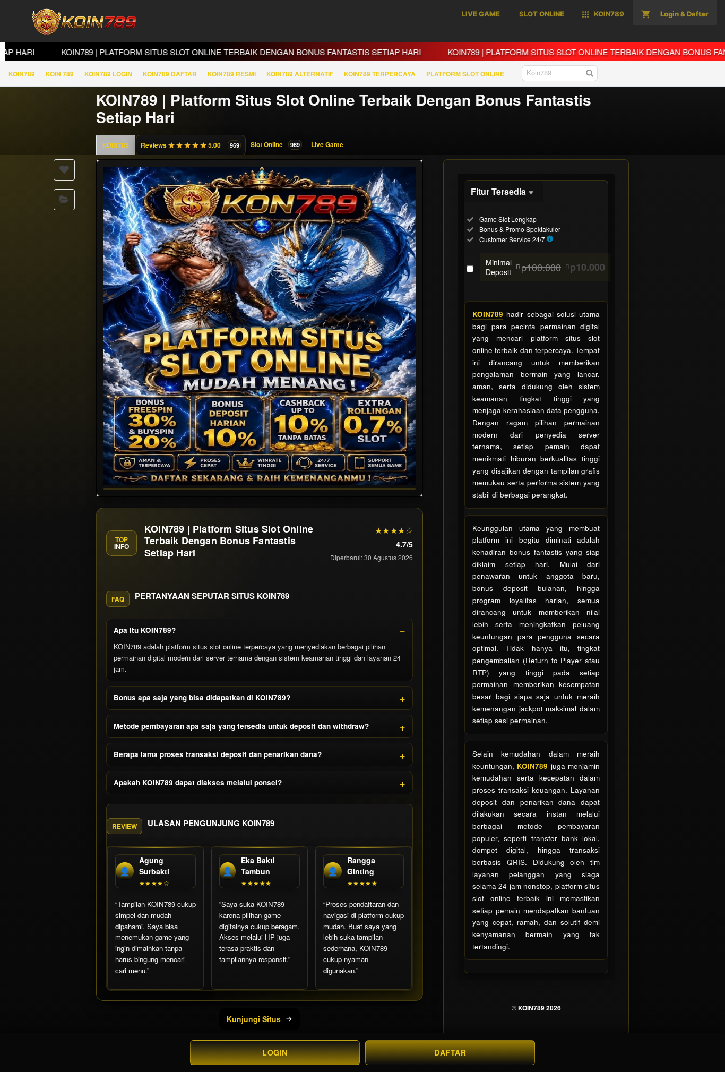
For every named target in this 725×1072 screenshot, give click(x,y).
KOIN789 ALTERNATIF (299, 74)
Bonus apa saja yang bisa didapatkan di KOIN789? (202, 697)
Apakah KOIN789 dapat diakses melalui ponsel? (198, 782)
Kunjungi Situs (254, 1019)
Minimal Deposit (545, 267)
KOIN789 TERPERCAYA (380, 74)
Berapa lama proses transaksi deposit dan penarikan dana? (218, 754)
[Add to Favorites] (64, 170)
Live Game (327, 144)
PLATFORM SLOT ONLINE (465, 74)
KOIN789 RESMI (232, 74)
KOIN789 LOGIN (108, 74)
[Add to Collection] (64, 199)
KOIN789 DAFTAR (170, 74)
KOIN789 (21, 74)
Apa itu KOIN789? (145, 630)
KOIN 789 (60, 74)
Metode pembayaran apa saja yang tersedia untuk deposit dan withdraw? (241, 726)
